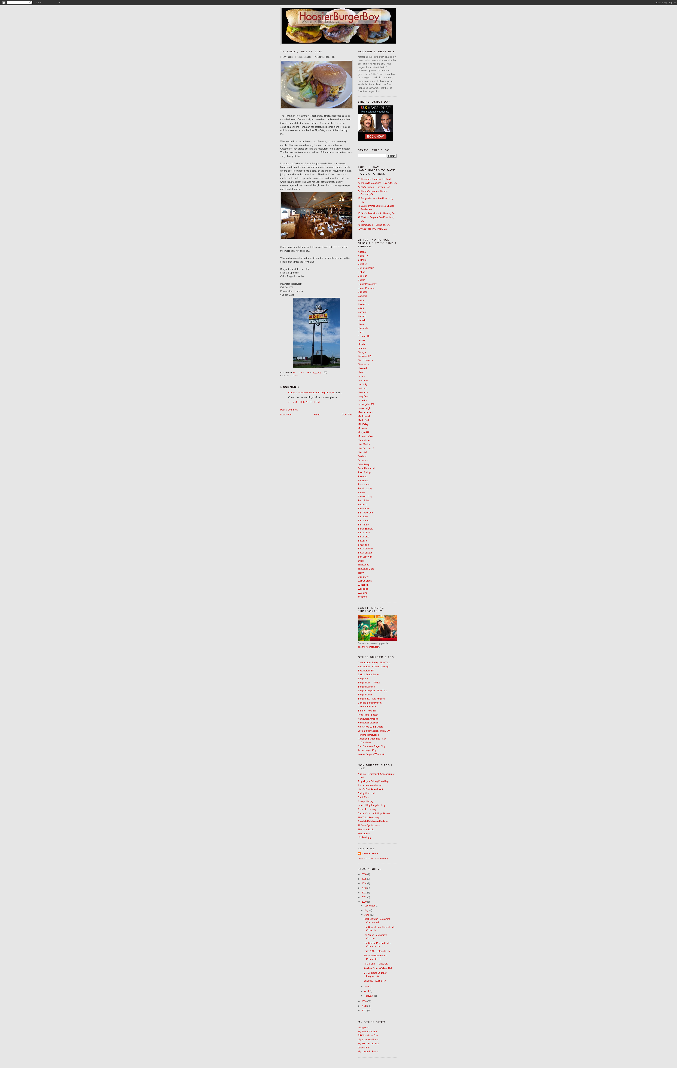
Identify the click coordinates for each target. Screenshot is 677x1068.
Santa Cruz (363, 536)
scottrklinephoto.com (368, 647)
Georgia (362, 352)
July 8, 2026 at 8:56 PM (304, 402)
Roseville (362, 504)
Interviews (363, 380)
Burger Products (366, 288)
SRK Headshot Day (368, 1035)
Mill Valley (363, 424)
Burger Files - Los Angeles (371, 698)
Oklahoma (363, 460)
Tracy (361, 572)
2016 (364, 874)
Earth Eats (363, 797)
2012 (364, 892)
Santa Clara (364, 532)
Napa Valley (364, 440)
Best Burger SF (366, 670)
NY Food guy (364, 837)
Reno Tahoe (364, 500)
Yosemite (362, 596)
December (370, 905)
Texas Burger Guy (367, 750)
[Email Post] (325, 372)
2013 (364, 888)
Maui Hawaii (364, 416)
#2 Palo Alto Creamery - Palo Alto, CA (377, 183)
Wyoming (362, 593)
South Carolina (365, 548)
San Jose (363, 516)
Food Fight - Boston (368, 714)
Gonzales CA (364, 356)
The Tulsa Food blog (368, 817)
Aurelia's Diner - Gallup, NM (378, 968)
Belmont (362, 259)
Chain (361, 300)
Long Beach (364, 396)
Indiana (361, 376)
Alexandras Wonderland (370, 785)
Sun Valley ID (365, 556)
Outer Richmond (366, 468)
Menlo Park (364, 420)
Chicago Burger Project (370, 702)
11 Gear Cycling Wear (369, 825)
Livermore (363, 392)
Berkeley (362, 264)
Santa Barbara (365, 528)
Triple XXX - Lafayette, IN (377, 951)
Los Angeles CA (366, 404)
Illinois (294, 376)
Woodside (363, 589)
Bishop (361, 272)
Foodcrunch (364, 833)
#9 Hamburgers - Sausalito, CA (374, 225)
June (367, 915)
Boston (361, 280)
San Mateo (363, 520)
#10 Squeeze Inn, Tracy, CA (372, 228)
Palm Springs (365, 472)
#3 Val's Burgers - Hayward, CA (374, 187)
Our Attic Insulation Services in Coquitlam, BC (312, 392)
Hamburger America (368, 718)
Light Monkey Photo (368, 1039)
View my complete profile (373, 859)
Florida (361, 344)
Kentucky (363, 384)
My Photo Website (367, 1031)
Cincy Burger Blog (367, 706)
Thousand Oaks (366, 568)
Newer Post (286, 414)
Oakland (362, 456)
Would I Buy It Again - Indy (371, 805)
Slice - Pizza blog (367, 809)
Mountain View (365, 436)
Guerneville (363, 364)
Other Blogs (364, 464)
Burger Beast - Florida (369, 682)
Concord (362, 312)
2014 (364, 883)
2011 (364, 897)
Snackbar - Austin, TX (375, 980)
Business (362, 292)
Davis (361, 324)
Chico (361, 308)
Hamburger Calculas (368, 722)
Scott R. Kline (369, 853)
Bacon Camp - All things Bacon (374, 813)
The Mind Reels (366, 829)
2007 (364, 1010)
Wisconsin (363, 584)
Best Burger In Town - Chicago (373, 666)
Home (317, 414)
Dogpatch (363, 328)
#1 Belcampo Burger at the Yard (374, 179)
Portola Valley (365, 488)
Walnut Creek (365, 580)
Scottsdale (363, 544)
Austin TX (363, 256)
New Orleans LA (366, 448)
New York (363, 452)
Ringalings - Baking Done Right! (374, 781)
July (366, 910)
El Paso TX (364, 336)
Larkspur (362, 388)
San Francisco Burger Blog (371, 746)
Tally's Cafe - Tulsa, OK (376, 963)
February (369, 995)
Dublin (361, 332)
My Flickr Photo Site (368, 1043)
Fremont (362, 348)
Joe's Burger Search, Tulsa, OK (374, 730)
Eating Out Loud (366, 793)
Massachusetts (366, 412)
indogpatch (363, 1027)
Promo (361, 492)
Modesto (362, 428)
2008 (364, 1006)
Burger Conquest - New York (372, 690)
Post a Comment (289, 409)
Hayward (362, 368)
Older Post (347, 414)
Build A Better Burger (368, 674)
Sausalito (362, 540)
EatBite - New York (367, 710)
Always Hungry (365, 801)
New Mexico (364, 444)
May (367, 986)
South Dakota (365, 552)
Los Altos (362, 400)
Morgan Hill (363, 432)
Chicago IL (363, 304)
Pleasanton (363, 484)
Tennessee (363, 564)
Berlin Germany (366, 268)
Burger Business (366, 686)
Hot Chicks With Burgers (370, 726)
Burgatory (363, 678)
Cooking (362, 316)
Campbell (362, 296)
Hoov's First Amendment (370, 789)
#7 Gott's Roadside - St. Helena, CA (376, 213)
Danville (362, 320)
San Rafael (363, 524)
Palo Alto (362, 476)
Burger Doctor (365, 694)
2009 (364, 1001)
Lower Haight (364, 408)
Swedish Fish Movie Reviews (373, 821)
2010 (364, 901)
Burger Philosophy (367, 284)
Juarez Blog (364, 1047)
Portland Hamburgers (368, 735)
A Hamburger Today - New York (374, 662)
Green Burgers (365, 360)
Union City (363, 577)
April (367, 991)
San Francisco (365, 512)
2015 (364, 879)
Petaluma (363, 480)
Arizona (362, 252)
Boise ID (362, 276)
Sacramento (364, 508)
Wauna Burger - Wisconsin (371, 754)
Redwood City (365, 496)
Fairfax (361, 340)
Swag (361, 560)
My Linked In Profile (368, 1051)
